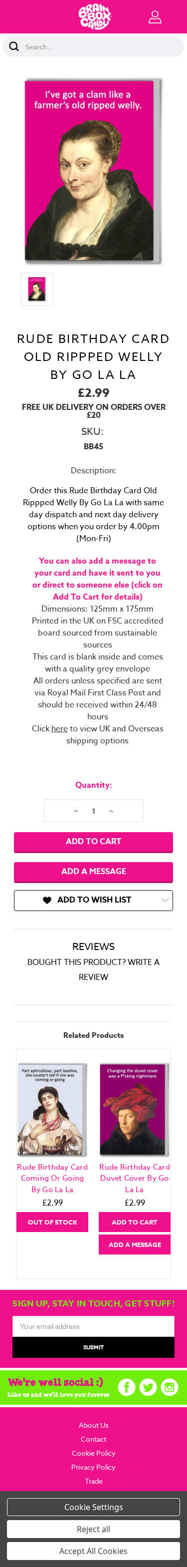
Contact (93, 1439)
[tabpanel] (52, 1146)
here (59, 729)
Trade (94, 1481)
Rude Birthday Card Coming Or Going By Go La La (52, 1178)
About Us (94, 1425)
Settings (107, 1507)
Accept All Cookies (93, 1551)
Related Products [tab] (93, 1035)
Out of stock (52, 1222)
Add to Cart (135, 1222)
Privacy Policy (93, 1467)
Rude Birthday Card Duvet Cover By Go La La (134, 1178)
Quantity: (93, 785)
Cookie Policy (94, 1453)
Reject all (93, 1529)
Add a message (93, 872)
